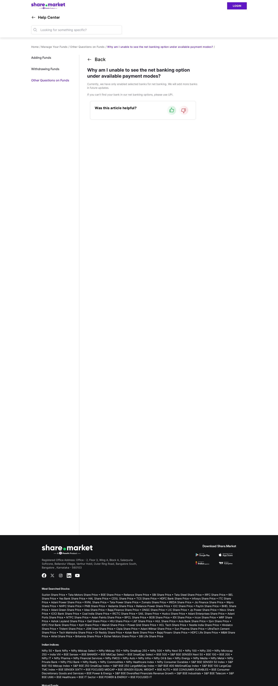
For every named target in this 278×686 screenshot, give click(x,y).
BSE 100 (211, 654)
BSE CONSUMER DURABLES (190, 669)
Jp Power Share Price (203, 609)
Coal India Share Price (95, 613)
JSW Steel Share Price (99, 628)
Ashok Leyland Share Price (67, 621)
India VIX (55, 654)
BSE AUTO (163, 669)
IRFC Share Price (215, 594)
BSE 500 (161, 654)
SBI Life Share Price (151, 636)
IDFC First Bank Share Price (59, 625)
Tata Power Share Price (123, 602)
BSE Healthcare (66, 677)
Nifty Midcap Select (83, 650)
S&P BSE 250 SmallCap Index (91, 665)
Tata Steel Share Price (188, 594)
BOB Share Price (159, 617)
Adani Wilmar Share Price (156, 628)
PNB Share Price (95, 606)
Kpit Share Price (89, 625)
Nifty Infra (144, 658)
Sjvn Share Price (219, 621)
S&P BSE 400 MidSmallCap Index (178, 665)
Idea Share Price (94, 609)
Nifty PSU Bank (70, 662)
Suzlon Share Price (53, 594)
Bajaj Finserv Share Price (172, 632)
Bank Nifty (61, 650)
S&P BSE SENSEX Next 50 (186, 654)
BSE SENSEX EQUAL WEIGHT (136, 669)
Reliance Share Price (136, 594)
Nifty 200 (205, 650)
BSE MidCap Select (112, 654)
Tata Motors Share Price (83, 594)
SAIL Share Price (148, 613)
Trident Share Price (71, 628)
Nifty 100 (191, 650)
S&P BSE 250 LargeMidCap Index (134, 665)
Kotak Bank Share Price (139, 632)
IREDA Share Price (180, 602)
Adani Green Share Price (66, 609)
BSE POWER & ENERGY (113, 677)
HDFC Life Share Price (204, 632)
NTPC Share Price (77, 617)
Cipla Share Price (126, 628)
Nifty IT (46, 658)
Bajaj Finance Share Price (123, 609)
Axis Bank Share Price (192, 621)
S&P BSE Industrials (189, 673)
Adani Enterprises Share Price (206, 613)
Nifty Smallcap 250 (135, 650)
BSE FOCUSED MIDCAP (100, 669)
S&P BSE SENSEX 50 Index (208, 662)
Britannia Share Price (88, 636)
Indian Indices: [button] (50, 644)
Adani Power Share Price (66, 602)
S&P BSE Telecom (215, 673)
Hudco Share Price (173, 613)
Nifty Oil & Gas (163, 658)
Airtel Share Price (61, 636)
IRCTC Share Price (123, 613)
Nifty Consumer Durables (172, 662)
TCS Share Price (146, 598)
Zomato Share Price (153, 602)
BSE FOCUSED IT (141, 677)
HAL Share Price (98, 598)
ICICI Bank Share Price (65, 613)
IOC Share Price (183, 606)
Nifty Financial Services (87, 658)
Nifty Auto (129, 658)
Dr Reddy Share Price (108, 632)
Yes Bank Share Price (72, 598)
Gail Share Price (97, 621)
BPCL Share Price (135, 617)
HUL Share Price (165, 621)
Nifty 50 (47, 650)
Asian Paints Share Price (106, 617)
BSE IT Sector (87, 677)
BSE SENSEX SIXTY (70, 669)
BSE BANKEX (90, 654)
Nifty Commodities (111, 662)
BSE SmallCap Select (140, 654)
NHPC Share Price (70, 606)
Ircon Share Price (205, 617)
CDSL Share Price (122, 598)
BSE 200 (224, 654)
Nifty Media (200, 658)
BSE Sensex (71, 654)
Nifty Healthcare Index (140, 662)
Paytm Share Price (207, 606)
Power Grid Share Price (141, 625)
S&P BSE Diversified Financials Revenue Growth (144, 673)
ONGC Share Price (153, 609)
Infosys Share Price (204, 598)
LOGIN (237, 5)
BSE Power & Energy (99, 673)
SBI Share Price (161, 594)
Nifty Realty (90, 662)
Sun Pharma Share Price (189, 628)
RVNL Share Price (95, 602)
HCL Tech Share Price (172, 625)
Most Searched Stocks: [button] (56, 588)
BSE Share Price (111, 594)
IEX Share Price (182, 617)
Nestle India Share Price (204, 625)
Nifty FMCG (112, 658)
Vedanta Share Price (120, 606)
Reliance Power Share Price (153, 606)
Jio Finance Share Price (208, 602)
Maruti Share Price (113, 625)
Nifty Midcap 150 (109, 650)
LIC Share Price (177, 609)
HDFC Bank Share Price (174, 598)
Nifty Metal (217, 658)
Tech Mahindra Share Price (75, 632)
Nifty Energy (182, 658)
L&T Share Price (142, 621)
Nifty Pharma (62, 658)
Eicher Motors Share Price (120, 636)
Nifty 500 (156, 650)
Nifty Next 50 (173, 650)
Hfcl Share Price (120, 621)
